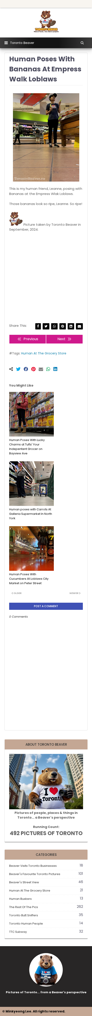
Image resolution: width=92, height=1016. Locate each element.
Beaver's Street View (46, 882)
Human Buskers (46, 899)
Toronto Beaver (22, 43)
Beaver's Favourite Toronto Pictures (46, 874)
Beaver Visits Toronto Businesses (46, 866)
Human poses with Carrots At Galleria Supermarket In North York (30, 513)
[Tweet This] (20, 369)
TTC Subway (46, 932)
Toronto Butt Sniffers (46, 915)
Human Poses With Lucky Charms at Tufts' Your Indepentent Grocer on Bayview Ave (27, 446)
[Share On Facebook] (27, 369)
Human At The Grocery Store (43, 353)
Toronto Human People (46, 923)
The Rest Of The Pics (46, 907)
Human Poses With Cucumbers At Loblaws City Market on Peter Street (28, 578)
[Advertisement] (46, 272)
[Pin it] (35, 369)
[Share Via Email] (79, 326)
